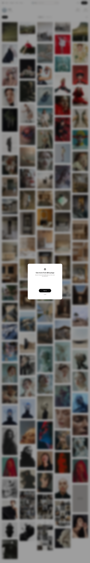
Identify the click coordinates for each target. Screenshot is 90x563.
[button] (45, 290)
